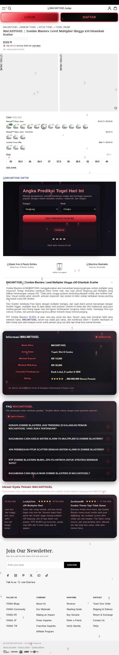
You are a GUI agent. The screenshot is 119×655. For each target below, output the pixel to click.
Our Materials (43, 609)
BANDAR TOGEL (28, 27)
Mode (63, 203)
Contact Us (99, 620)
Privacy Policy (24, 647)
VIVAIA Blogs (13, 603)
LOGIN (29, 17)
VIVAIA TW (11, 626)
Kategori (26, 203)
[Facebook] (9, 575)
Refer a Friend (74, 620)
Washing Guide (74, 609)
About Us (41, 603)
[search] (9, 8)
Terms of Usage (9, 647)
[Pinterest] (25, 575)
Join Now (36, 46)
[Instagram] (17, 575)
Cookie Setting (38, 647)
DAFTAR (89, 17)
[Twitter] (32, 575)
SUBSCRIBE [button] (72, 565)
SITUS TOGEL (46, 27)
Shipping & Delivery (103, 609)
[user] (109, 8)
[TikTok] (48, 575)
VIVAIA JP (11, 620)
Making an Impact (45, 614)
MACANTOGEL (10, 27)
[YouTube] (40, 575)
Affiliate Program (45, 631)
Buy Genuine (73, 614)
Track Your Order (102, 603)
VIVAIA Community (15, 609)
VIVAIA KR (11, 614)
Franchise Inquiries (46, 626)
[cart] (115, 8)
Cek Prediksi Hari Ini (59, 218)
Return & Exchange (103, 614)
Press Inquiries (44, 620)
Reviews (71, 603)
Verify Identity (74, 626)
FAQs (96, 626)
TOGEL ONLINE (62, 27)
